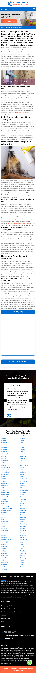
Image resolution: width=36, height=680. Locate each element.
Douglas (4, 503)
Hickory (4, 549)
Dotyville (5, 501)
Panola (22, 497)
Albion (4, 440)
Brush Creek (5, 472)
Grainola (4, 537)
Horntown (5, 558)
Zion (21, 567)
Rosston (22, 515)
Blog (2, 621)
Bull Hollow (5, 474)
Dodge (4, 499)
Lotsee (22, 447)
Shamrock (23, 517)
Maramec (22, 458)
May (21, 461)
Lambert (22, 438)
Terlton (22, 544)
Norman (22, 483)
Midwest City (24, 465)
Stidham (22, 528)
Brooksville (5, 470)
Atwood (4, 449)
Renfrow (22, 508)
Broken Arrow (6, 467)
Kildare (4, 567)
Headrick (5, 544)
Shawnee (22, 519)
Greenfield (5, 542)
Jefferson (5, 562)
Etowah (4, 519)
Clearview (5, 490)
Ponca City (23, 503)
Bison (4, 456)
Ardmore (4, 445)
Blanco (4, 465)
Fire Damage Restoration (9, 609)
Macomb (22, 454)
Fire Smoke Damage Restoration (11, 612)
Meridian (22, 463)
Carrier (4, 479)
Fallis (3, 524)
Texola (22, 546)
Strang (22, 533)
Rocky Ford (23, 510)
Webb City (23, 558)
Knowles (4, 569)
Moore (22, 467)
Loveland (22, 449)
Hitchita (4, 551)
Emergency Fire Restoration (10, 606)
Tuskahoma (23, 551)
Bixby (4, 458)
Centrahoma (6, 483)
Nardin (22, 476)
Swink (21, 542)
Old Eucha (23, 492)
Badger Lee (5, 452)
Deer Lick (5, 497)
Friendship (5, 531)
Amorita (4, 442)
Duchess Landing (7, 508)
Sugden (22, 537)
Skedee (22, 521)
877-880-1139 (7, 9)
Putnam (22, 506)
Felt (3, 526)
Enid (3, 517)
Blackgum (5, 463)
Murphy (22, 470)
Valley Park (23, 553)
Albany (7, 27)
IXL (3, 560)
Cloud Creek (6, 492)
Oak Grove (23, 485)
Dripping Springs (7, 506)
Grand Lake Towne (7, 540)
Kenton (4, 564)
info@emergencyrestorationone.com (19, 635)
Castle (4, 481)
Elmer (4, 515)
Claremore (5, 485)
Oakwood (22, 488)
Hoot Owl (5, 555)
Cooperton (5, 494)
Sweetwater (23, 540)
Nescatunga (23, 479)
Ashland (4, 447)
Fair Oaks (5, 521)
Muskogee (23, 472)
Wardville (22, 555)
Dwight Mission (6, 510)
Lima (21, 445)
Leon (21, 442)
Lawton (22, 440)
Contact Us (4, 615)
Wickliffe (22, 560)
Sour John (23, 526)
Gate (3, 533)
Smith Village (24, 524)
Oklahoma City (24, 490)
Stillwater (23, 531)
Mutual (22, 474)
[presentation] (5, 400)
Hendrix (4, 546)
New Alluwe (23, 481)
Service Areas (5, 618)
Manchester (23, 456)
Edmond (4, 512)
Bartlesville (5, 454)
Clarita (4, 488)
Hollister (4, 553)
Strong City (23, 535)
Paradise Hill (23, 499)
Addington (5, 436)
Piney (21, 501)
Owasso (22, 494)
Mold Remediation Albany (16, 27)
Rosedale (22, 512)
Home (2, 27)
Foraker (4, 528)
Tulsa (21, 549)
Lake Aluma (23, 436)
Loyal (21, 452)
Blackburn (5, 461)
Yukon (21, 564)
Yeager (22, 562)
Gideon (4, 535)
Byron (4, 476)
